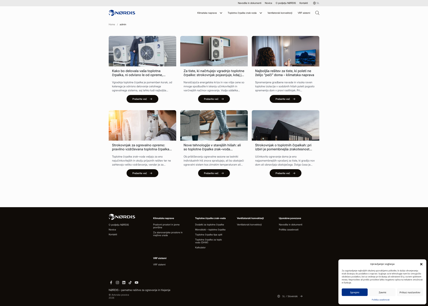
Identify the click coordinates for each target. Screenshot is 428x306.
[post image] (142, 51)
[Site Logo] (122, 13)
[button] (421, 264)
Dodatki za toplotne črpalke (209, 224)
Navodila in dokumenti (249, 3)
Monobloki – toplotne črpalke (210, 229)
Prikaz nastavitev (410, 292)
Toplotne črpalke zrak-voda (242, 12)
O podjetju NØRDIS (286, 3)
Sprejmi (354, 292)
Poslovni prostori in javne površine (166, 226)
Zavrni (382, 292)
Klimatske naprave (207, 12)
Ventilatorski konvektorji (280, 12)
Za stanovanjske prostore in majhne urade (168, 234)
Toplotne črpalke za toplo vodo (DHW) (208, 241)
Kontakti (303, 3)
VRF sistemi (304, 12)
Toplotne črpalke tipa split (208, 234)
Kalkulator (200, 247)
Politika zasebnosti (381, 299)
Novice (268, 3)
